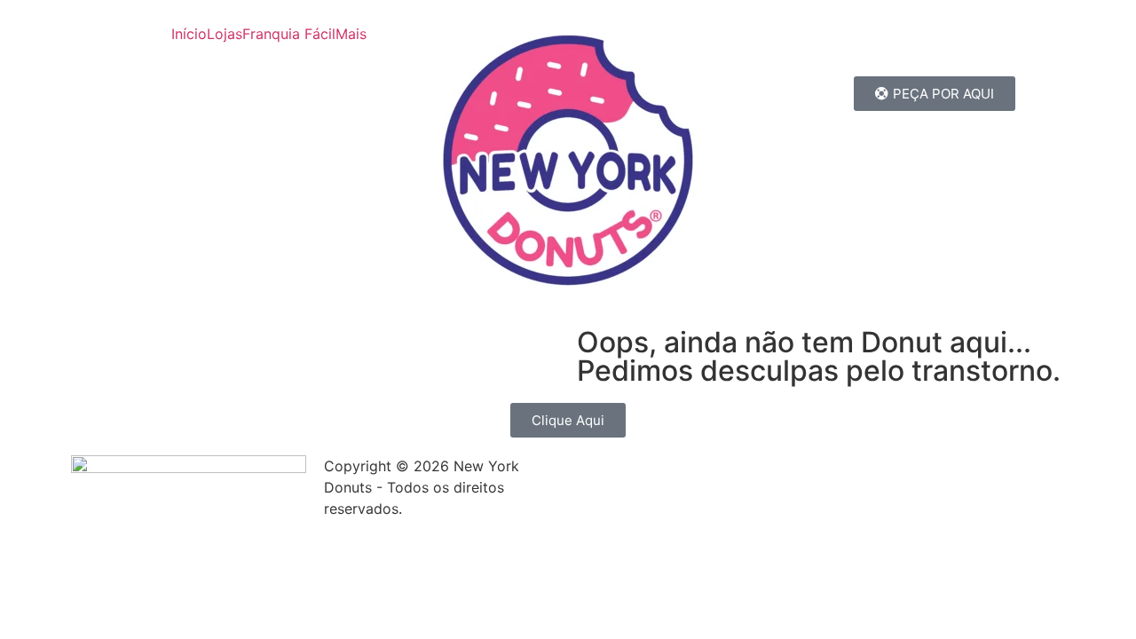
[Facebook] (783, 49)
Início (189, 34)
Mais (351, 34)
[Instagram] (957, 49)
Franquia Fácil (288, 34)
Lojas (224, 34)
